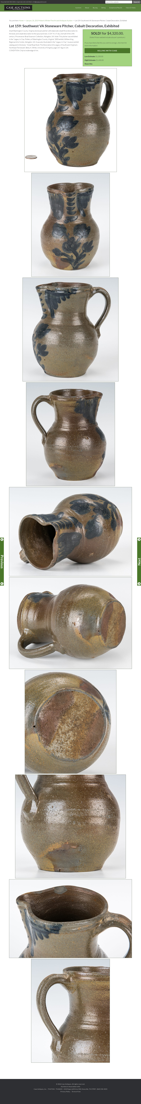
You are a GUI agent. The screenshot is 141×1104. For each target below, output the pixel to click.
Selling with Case (107, 51)
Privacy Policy (65, 1091)
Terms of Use (76, 1091)
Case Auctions (18, 8)
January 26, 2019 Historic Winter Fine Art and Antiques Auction (49, 20)
